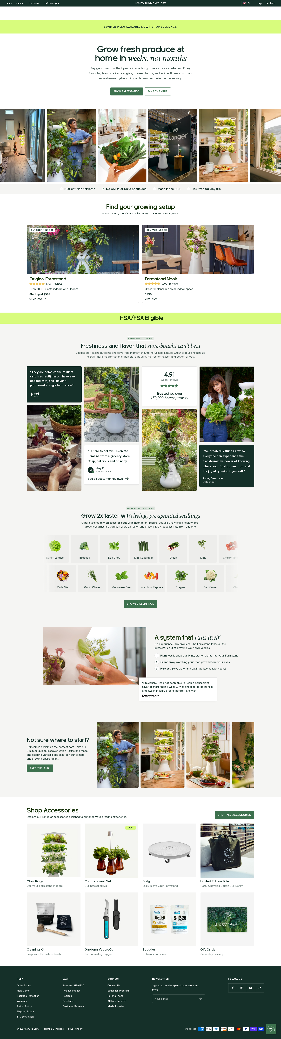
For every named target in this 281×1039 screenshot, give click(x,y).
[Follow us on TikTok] (259, 987)
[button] (45, 284)
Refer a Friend (115, 995)
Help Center (23, 990)
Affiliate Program (116, 1001)
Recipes (20, 3)
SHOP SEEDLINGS (164, 27)
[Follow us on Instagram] (241, 987)
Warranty (22, 1001)
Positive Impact (71, 990)
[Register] (200, 999)
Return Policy (24, 1006)
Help (259, 3)
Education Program (118, 990)
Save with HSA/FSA (73, 985)
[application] (271, 1029)
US (246, 3)
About (10, 3)
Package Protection (28, 995)
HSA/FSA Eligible (51, 3)
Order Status (24, 985)
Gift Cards (33, 3)
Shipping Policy (25, 1011)
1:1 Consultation (25, 1016)
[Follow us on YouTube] (250, 987)
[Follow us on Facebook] (232, 987)
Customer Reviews (73, 1006)
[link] (83, 264)
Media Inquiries (115, 1006)
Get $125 (270, 3)
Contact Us (113, 985)
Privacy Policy (75, 1028)
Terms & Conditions (54, 1028)
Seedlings (68, 1001)
